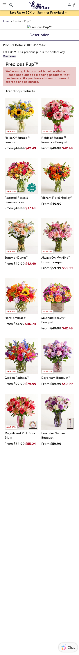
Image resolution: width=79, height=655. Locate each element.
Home (6, 21)
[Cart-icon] (75, 5)
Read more (9, 56)
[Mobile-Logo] (39, 5)
